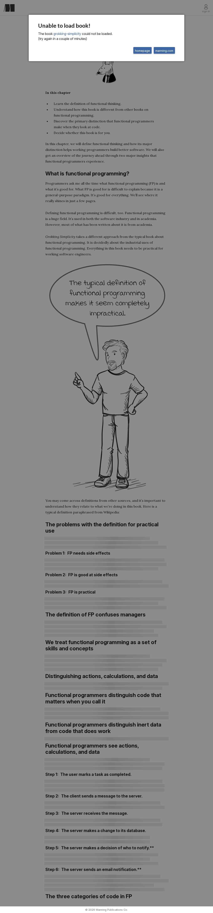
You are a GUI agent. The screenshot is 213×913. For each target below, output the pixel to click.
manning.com (164, 50)
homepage (142, 50)
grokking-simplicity (67, 34)
